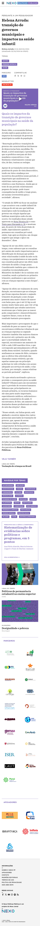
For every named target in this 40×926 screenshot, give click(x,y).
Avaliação (20, 485)
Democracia (29, 492)
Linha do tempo (8, 464)
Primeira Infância (9, 64)
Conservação (30, 489)
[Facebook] (3, 895)
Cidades (19, 489)
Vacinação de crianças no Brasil (16, 466)
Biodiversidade (8, 489)
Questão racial (23, 513)
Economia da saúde (9, 499)
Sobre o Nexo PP (8, 870)
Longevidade (18, 506)
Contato (5, 875)
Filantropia (7, 502)
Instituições (27, 502)
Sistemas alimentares (27, 516)
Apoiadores (7, 872)
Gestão (5, 61)
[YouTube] (9, 895)
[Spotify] (15, 895)
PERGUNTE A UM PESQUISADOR (17, 16)
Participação (25, 509)
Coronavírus (7, 492)
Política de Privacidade (12, 882)
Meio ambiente (32, 506)
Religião (6, 516)
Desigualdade (7, 495)
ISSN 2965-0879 (7, 885)
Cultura (18, 492)
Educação (23, 499)
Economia (19, 495)
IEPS (4, 76)
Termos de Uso (8, 880)
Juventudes (7, 506)
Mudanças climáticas (10, 509)
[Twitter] (6, 895)
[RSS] (18, 895)
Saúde (5, 68)
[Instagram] (12, 895)
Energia (33, 499)
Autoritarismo (8, 485)
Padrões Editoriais (10, 877)
